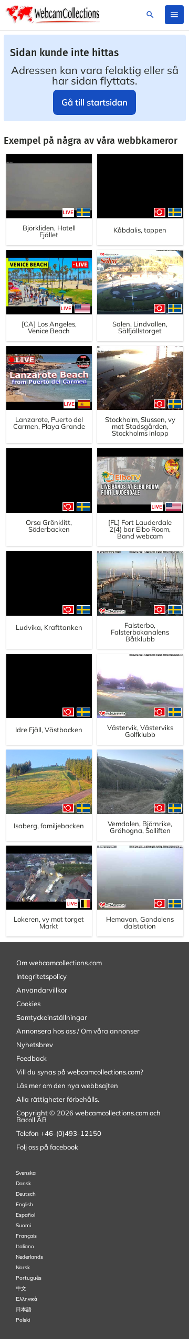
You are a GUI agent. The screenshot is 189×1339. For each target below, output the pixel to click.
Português (28, 1277)
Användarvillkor (41, 990)
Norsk (23, 1267)
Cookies (28, 1003)
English (24, 1204)
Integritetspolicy (41, 976)
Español (25, 1214)
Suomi (23, 1225)
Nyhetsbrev (34, 1044)
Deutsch (26, 1193)
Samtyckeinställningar (51, 1017)
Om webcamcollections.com (59, 962)
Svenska (26, 1172)
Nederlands (29, 1256)
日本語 (24, 1309)
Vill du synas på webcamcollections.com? (79, 1072)
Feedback (31, 1058)
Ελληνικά (26, 1298)
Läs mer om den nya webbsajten (67, 1085)
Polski (23, 1319)
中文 (21, 1288)
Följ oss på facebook (47, 1147)
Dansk (23, 1183)
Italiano (25, 1246)
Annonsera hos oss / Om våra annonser (78, 1031)
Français (26, 1235)
